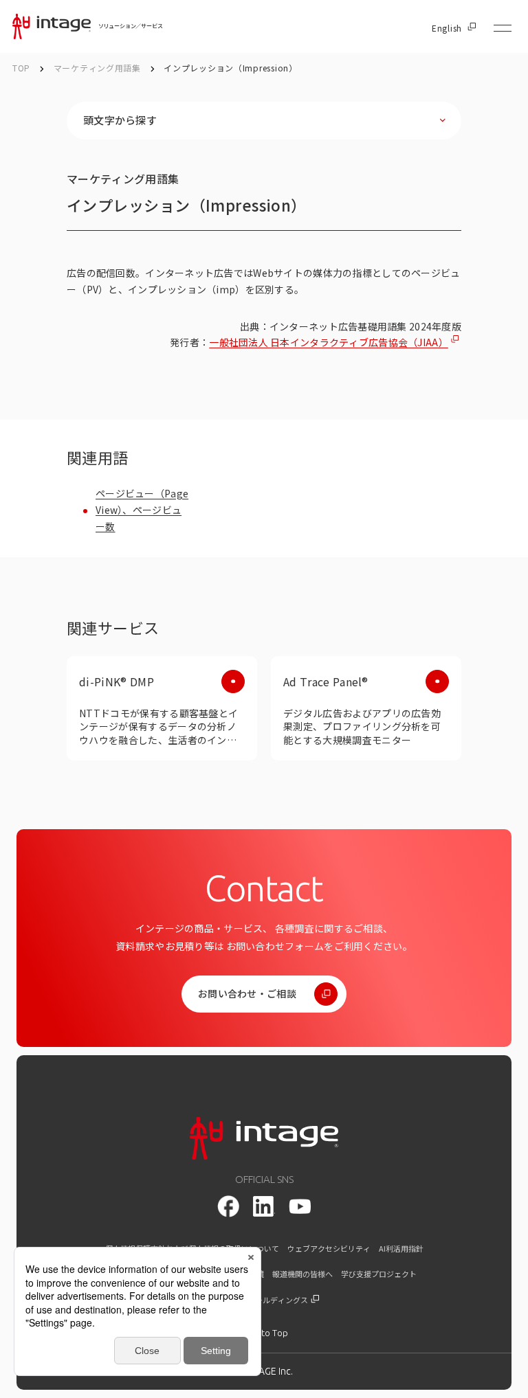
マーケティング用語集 (99, 68)
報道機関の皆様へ (302, 1274)
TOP (21, 68)
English (447, 28)
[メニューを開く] (503, 28)
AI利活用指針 (401, 1248)
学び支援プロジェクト (379, 1274)
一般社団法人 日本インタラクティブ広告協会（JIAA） (328, 342)
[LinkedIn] (264, 1206)
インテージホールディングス (259, 1300)
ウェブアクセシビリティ (329, 1248)
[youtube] (300, 1207)
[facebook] (228, 1206)
